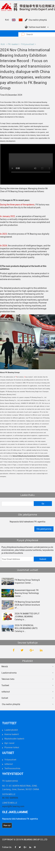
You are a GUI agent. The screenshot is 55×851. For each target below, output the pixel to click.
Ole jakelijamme (44, 529)
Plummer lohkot (11, 747)
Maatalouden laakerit (14, 739)
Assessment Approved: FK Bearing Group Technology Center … (27, 593)
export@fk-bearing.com (13, 806)
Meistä (4, 666)
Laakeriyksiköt (11, 730)
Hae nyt (7, 825)
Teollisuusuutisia (12, 768)
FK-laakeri (13, 44)
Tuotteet (5, 685)
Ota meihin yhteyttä (37, 20)
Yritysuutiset (27, 44)
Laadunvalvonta (9, 673)
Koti (7, 20)
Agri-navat (9, 743)
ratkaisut (5, 691)
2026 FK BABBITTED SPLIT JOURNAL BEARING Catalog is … (27, 616)
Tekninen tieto (7, 679)
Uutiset (4, 698)
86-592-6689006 (10, 798)
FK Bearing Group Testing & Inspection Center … (27, 581)
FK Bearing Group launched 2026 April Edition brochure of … (27, 605)
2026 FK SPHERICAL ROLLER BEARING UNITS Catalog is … (26, 628)
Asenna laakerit (11, 734)
